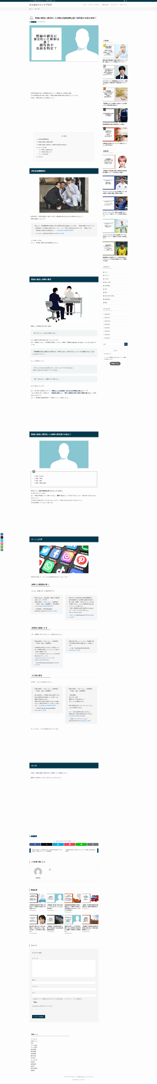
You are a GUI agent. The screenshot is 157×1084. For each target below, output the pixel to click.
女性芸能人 (107, 285)
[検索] (126, 1)
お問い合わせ (80, 1076)
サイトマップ (89, 1076)
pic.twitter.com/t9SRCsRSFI (65, 230)
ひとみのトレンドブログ (40, 5)
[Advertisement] (63, 75)
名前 (34, 980)
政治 (106, 292)
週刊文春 (33, 1055)
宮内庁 (33, 1066)
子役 (106, 289)
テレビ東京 (34, 1047)
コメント (35, 958)
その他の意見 (45, 154)
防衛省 (33, 1062)
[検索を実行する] (126, 344)
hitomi (38, 878)
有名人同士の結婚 (109, 295)
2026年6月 (107, 314)
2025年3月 (107, 338)
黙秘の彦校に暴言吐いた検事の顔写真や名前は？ (53, 144)
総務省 (33, 1070)
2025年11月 (107, 321)
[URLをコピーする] (92, 844)
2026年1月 (107, 317)
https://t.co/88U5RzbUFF (46, 606)
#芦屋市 (45, 600)
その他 (106, 279)
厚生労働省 (34, 1068)
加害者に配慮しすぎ (47, 152)
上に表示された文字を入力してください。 (43, 1006)
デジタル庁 (34, 1060)
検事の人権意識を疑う (47, 149)
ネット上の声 (42, 147)
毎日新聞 (33, 1051)
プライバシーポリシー (70, 1076)
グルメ (106, 272)
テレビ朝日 (34, 1045)
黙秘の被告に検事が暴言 (46, 142)
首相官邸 (33, 1064)
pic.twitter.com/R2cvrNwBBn (77, 716)
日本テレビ (34, 1041)
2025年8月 (107, 324)
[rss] (124, 1)
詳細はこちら (115, 363)
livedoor (33, 1058)
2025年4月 (107, 334)
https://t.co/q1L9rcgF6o (75, 612)
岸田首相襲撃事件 (44, 139)
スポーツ (107, 275)
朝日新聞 (33, 1049)
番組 (106, 302)
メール (34, 986)
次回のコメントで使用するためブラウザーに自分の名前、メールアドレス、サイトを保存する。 (58, 999)
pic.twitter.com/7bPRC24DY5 (47, 705)
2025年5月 (107, 331)
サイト (33, 992)
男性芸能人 (107, 299)
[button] (35, 844)
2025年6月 (107, 327)
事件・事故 (33, 21)
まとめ (41, 156)
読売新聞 (33, 1053)
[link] (50, 870)
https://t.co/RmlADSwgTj (42, 660)
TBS (32, 1043)
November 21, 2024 (58, 233)
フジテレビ (34, 1039)
